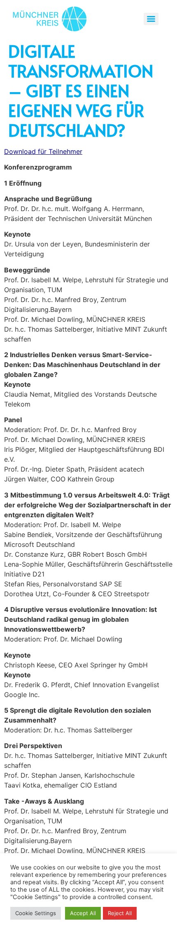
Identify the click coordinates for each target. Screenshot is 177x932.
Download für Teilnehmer (43, 151)
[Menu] (151, 19)
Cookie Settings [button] (35, 913)
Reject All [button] (120, 913)
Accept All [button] (83, 913)
